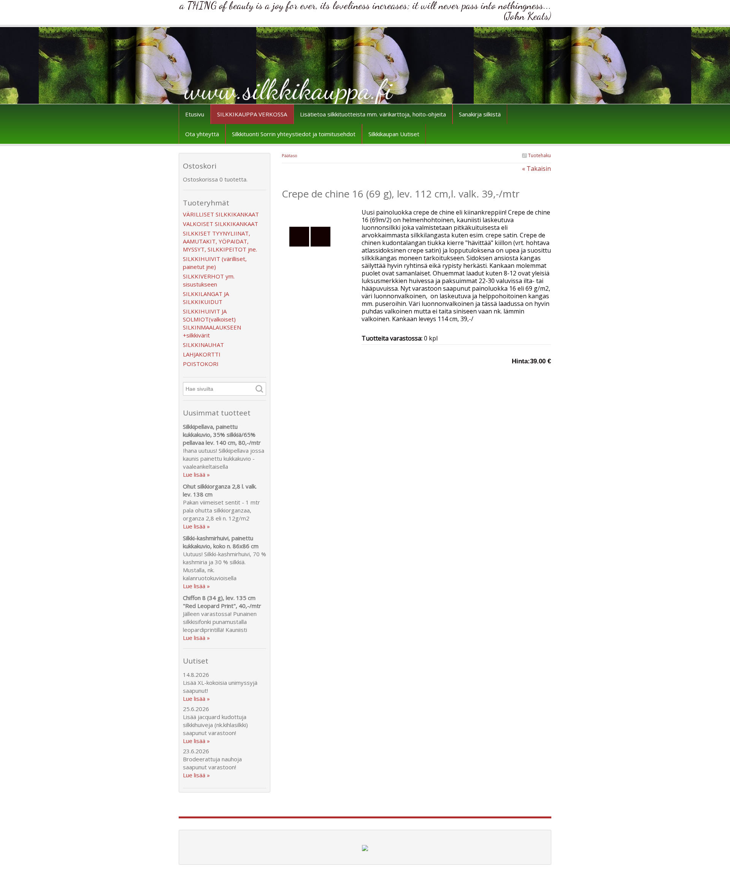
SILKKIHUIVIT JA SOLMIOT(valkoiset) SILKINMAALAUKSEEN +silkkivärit (212, 323)
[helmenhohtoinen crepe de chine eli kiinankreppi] (322, 212)
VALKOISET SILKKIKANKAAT (220, 224)
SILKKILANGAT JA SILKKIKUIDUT (206, 298)
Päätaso (289, 155)
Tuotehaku (539, 155)
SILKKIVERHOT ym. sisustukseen (209, 280)
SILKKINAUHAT (203, 344)
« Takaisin (536, 168)
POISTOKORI (201, 364)
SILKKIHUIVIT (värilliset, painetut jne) (215, 263)
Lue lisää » (196, 474)
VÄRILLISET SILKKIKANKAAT (221, 214)
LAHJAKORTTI (202, 354)
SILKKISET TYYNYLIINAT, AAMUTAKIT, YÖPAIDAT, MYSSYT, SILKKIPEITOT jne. (220, 241)
